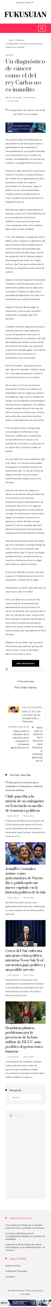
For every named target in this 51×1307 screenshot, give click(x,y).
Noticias (9, 55)
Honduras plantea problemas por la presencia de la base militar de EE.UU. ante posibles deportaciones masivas (24, 1040)
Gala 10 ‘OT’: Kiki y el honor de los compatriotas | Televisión (32, 714)
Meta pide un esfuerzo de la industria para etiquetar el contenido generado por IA (18, 737)
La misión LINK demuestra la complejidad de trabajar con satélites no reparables (25, 1236)
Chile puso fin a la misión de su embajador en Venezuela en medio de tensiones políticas (24, 803)
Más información (25, 663)
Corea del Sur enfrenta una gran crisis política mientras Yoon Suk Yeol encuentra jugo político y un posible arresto (25, 960)
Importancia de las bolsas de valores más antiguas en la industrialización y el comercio (25, 1247)
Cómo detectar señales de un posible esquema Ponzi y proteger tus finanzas (24, 1226)
